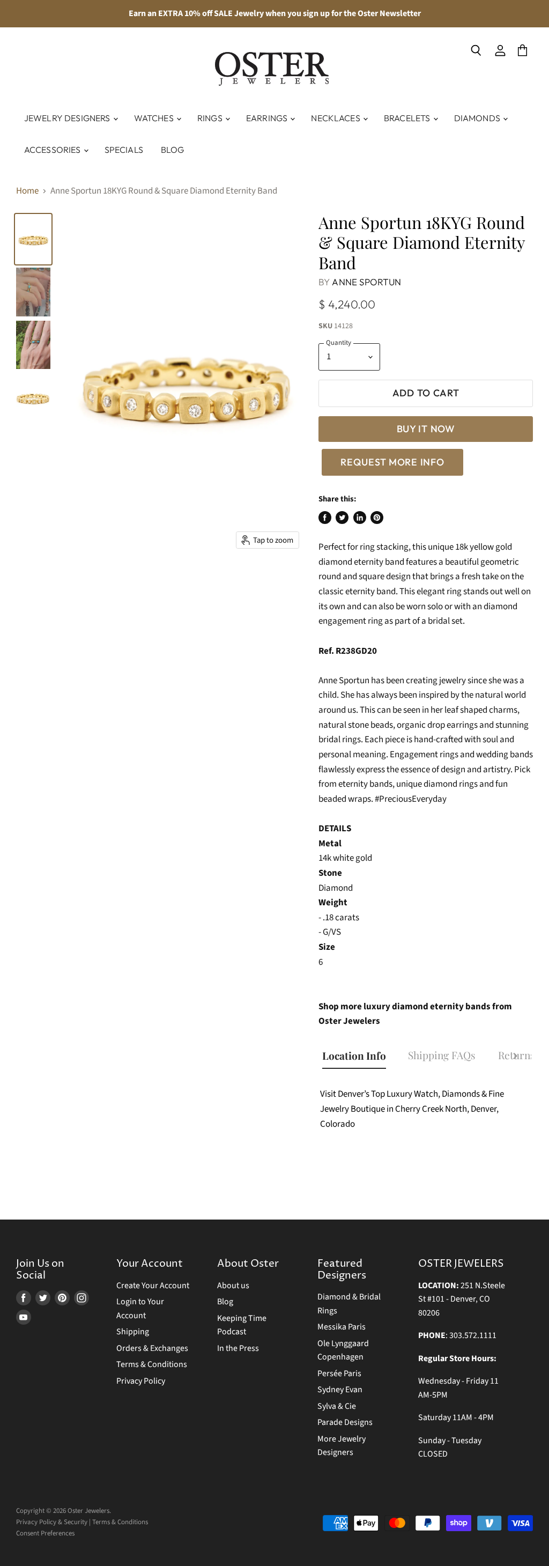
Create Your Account (152, 1285)
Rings (210, 118)
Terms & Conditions (151, 1364)
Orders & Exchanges (152, 1348)
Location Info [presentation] (354, 1055)
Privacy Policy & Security (51, 1522)
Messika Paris (341, 1327)
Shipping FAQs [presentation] (442, 1055)
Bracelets (408, 118)
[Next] (515, 1058)
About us (233, 1285)
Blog (172, 149)
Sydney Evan (339, 1389)
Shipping (132, 1332)
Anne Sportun (366, 281)
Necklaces (336, 118)
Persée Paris (339, 1373)
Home (27, 191)
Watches (154, 118)
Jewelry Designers (68, 118)
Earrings (267, 118)
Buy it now (426, 429)
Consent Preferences (45, 1533)
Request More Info (392, 462)
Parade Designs (345, 1422)
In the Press (238, 1348)
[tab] (359, 1057)
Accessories (53, 149)
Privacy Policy (140, 1381)
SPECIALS (124, 149)
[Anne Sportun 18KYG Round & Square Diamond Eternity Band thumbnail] (33, 345)
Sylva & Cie (336, 1406)
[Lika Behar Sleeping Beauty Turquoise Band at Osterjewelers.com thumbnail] (33, 292)
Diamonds (478, 118)
